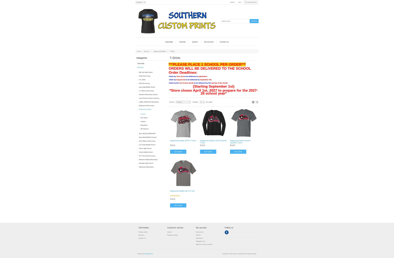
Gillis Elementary (144, 83)
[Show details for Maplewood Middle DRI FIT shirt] (183, 173)
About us (141, 235)
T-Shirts (143, 114)
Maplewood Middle (145, 109)
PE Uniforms (145, 129)
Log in (240, 2)
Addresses (199, 238)
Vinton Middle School (146, 152)
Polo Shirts (144, 118)
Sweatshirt (144, 125)
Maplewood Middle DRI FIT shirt (182, 191)
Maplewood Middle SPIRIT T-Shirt (183, 141)
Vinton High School (145, 148)
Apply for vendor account (204, 244)
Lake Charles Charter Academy (149, 98)
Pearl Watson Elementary (147, 141)
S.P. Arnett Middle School (147, 145)
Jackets (143, 121)
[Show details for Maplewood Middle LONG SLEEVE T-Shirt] (213, 123)
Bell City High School (145, 72)
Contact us (224, 42)
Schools (182, 42)
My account (209, 42)
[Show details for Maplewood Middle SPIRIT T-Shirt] (183, 123)
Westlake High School (146, 163)
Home (139, 51)
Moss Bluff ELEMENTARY (147, 133)
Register (232, 2)
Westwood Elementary (146, 167)
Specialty (169, 42)
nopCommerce (148, 254)
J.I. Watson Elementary (146, 91)
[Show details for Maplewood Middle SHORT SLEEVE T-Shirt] (243, 123)
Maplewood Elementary (146, 105)
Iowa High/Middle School (147, 87)
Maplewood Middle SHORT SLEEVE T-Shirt (240, 142)
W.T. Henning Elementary (147, 156)
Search (254, 21)
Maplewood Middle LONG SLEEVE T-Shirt (213, 142)
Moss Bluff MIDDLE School (147, 137)
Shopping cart (200, 241)
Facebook (227, 232)
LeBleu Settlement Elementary (149, 102)
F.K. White (142, 79)
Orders (198, 235)
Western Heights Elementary (148, 159)
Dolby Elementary (145, 76)
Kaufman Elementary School (148, 94)
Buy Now (178, 152)
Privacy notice (143, 232)
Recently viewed (172, 235)
